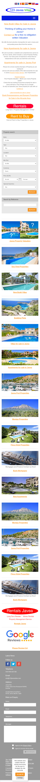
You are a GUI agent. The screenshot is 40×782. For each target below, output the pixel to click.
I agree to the (22, 745)
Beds (5, 137)
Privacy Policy (27, 745)
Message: (8, 724)
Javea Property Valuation (20, 241)
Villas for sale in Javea (20, 344)
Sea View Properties (20, 267)
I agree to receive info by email (23, 748)
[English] (16, 3)
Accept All (20, 774)
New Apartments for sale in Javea (20, 48)
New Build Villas (20, 292)
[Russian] (36, 3)
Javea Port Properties (20, 393)
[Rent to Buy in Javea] (20, 117)
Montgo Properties (20, 419)
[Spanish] (23, 3)
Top (7, 759)
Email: (7, 709)
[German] (29, 3)
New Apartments (20, 497)
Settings (20, 778)
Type (4, 145)
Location (6, 152)
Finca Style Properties (20, 445)
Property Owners (20, 77)
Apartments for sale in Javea (20, 367)
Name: (8, 701)
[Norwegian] (33, 3)
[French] (19, 3)
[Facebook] (8, 664)
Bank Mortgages (20, 471)
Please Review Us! (20, 648)
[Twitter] (13, 664)
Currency (6, 168)
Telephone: (9, 716)
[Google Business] (19, 664)
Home (10, 759)
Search (32, 192)
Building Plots (20, 318)
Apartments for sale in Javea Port (20, 62)
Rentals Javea (20, 624)
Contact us (9, 35)
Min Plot (5, 160)
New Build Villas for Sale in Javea (20, 24)
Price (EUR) (7, 176)
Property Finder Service (17, 72)
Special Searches (8, 184)
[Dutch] (26, 3)
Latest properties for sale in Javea (20, 92)
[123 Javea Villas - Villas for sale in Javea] (20, 10)
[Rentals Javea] (20, 107)
